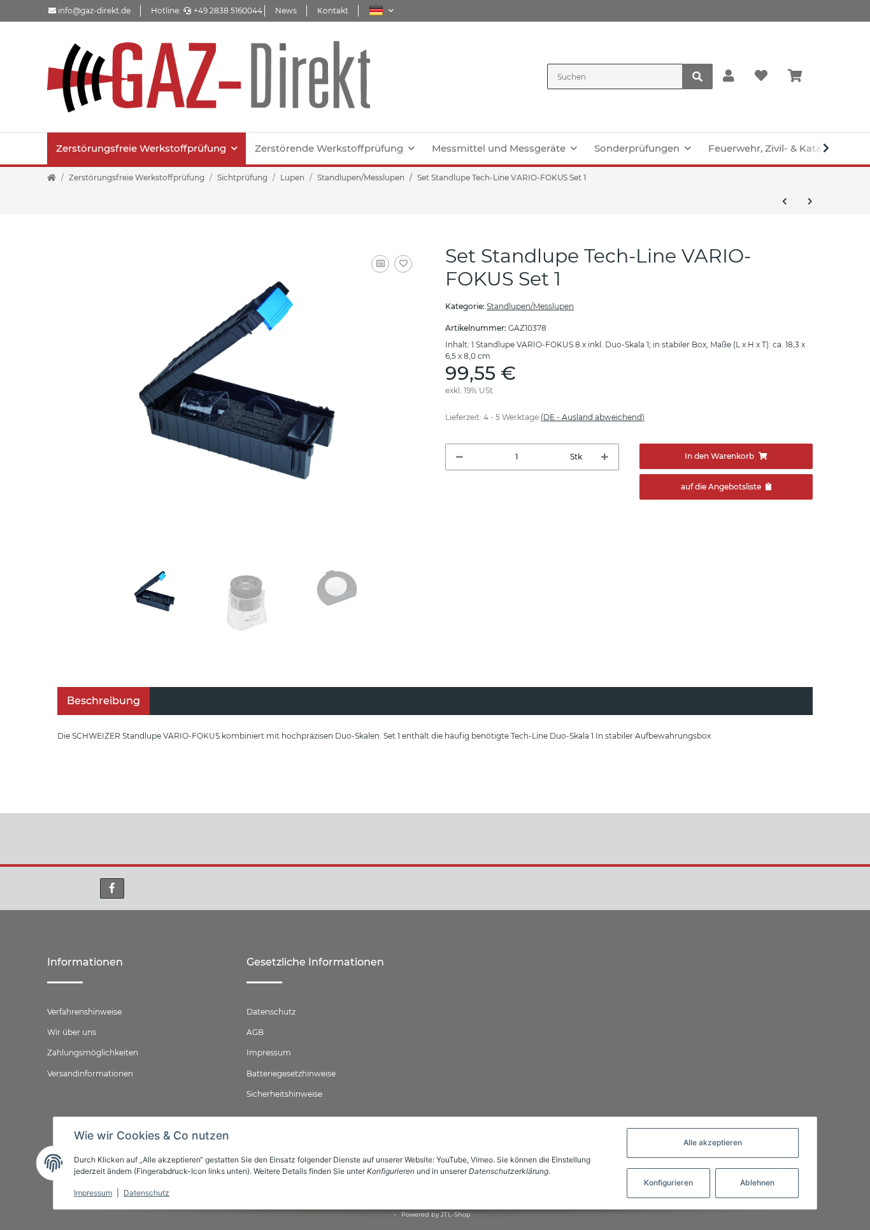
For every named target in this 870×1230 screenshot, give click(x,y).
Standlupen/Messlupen (530, 306)
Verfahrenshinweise (84, 1012)
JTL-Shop (456, 1214)
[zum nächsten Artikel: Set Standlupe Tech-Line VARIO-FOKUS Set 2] (810, 201)
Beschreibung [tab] (103, 701)
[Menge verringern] (459, 457)
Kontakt (332, 10)
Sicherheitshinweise (284, 1094)
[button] (381, 10)
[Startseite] (51, 178)
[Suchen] (697, 76)
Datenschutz (271, 1012)
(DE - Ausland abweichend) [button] (593, 417)
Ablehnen (757, 1182)
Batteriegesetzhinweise (291, 1073)
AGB (255, 1032)
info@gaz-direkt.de (93, 10)
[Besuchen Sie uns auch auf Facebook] (112, 888)
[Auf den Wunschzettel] (403, 264)
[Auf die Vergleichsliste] (380, 264)
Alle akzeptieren (712, 1142)
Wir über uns (71, 1032)
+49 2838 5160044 (228, 10)
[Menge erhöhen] (604, 457)
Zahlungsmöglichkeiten (92, 1052)
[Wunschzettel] (761, 76)
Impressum (268, 1052)
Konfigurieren (668, 1182)
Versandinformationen (90, 1073)
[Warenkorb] (800, 76)
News (286, 10)
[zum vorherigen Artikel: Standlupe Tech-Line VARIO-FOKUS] (784, 201)
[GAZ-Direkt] (209, 77)
